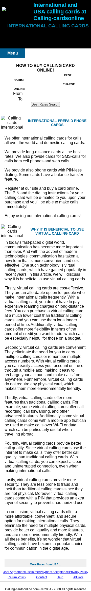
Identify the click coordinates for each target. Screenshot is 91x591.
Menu (12, 53)
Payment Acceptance (54, 572)
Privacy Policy (78, 572)
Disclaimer (32, 572)
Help (60, 577)
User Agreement (14, 572)
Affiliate (78, 577)
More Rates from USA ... (45, 564)
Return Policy (17, 577)
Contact (41, 577)
